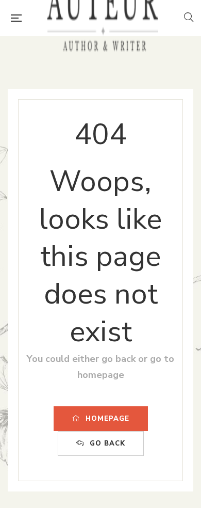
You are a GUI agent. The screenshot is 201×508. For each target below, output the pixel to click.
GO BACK (107, 443)
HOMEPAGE (107, 418)
